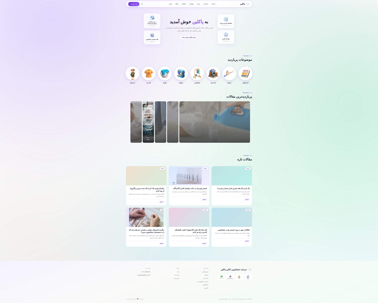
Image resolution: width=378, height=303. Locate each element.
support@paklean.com (144, 275)
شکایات (184, 4)
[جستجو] (142, 4)
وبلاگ (176, 4)
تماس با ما (176, 278)
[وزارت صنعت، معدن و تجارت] (230, 277)
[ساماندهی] (239, 277)
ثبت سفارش (133, 4)
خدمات (213, 4)
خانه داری (205, 278)
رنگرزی (206, 288)
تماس (170, 4)
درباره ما (177, 275)
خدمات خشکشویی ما (202, 282)
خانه (178, 272)
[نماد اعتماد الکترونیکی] (248, 277)
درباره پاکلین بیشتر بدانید (189, 37)
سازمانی (205, 4)
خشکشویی (205, 285)
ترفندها (206, 275)
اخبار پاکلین (205, 272)
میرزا (198, 4)
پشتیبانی (191, 4)
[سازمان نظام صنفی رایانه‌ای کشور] (221, 277)
